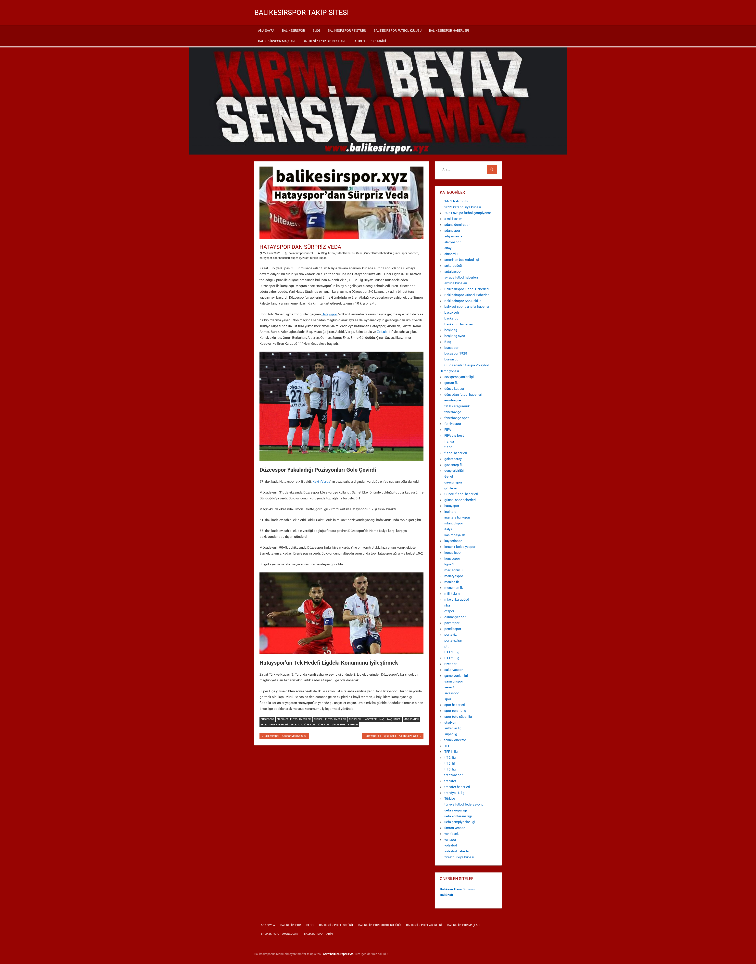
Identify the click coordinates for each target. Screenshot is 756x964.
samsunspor (453, 681)
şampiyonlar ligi (456, 676)
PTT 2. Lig (451, 658)
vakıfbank (451, 834)
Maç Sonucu (411, 719)
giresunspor (453, 482)
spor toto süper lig (303, 724)
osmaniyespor (455, 617)
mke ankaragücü (456, 599)
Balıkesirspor (293, 30)
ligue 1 (449, 564)
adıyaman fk (453, 236)
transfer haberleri (457, 787)
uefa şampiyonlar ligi (459, 822)
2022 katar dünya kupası (462, 207)
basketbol (451, 318)
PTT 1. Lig (451, 652)
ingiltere (450, 512)
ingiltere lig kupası (457, 517)
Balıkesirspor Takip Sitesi (301, 12)
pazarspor (452, 623)
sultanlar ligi (453, 728)
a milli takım (453, 219)
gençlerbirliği (454, 470)
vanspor (450, 840)
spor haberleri (281, 257)
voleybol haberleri (457, 851)
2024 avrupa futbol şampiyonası (468, 213)
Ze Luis (382, 332)
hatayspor (265, 257)
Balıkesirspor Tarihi (369, 41)
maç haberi (394, 719)
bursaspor (452, 359)
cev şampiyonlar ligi (459, 377)
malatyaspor (453, 576)
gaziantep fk (453, 465)
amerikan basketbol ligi (461, 260)
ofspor (449, 611)
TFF (447, 746)
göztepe (450, 488)
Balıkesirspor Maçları (276, 41)
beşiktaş (450, 330)
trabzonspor (453, 775)
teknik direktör (455, 740)
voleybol (450, 845)
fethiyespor (452, 424)
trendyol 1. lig (454, 793)
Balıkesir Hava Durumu (457, 889)
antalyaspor (453, 271)
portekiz (450, 634)
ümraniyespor (454, 828)
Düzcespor (267, 719)
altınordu (451, 254)
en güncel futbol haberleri (294, 719)
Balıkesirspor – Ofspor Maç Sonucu (285, 736)
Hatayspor (329, 314)
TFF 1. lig (451, 752)
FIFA (447, 430)
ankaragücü (453, 266)
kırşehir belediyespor (459, 547)
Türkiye (449, 798)
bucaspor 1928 (455, 353)
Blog (316, 30)
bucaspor (451, 348)
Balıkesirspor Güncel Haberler (466, 295)
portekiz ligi (453, 640)
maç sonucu (453, 570)
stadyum (450, 722)
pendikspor (452, 629)
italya (448, 529)
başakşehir (452, 312)
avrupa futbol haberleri (461, 277)
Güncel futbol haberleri (378, 253)
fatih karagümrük (457, 406)
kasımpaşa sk (454, 535)
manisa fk (451, 582)
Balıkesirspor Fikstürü (347, 30)
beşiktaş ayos (454, 336)
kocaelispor (453, 553)
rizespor (450, 664)
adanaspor (452, 230)
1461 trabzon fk (456, 201)
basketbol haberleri (458, 324)
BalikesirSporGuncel (300, 253)
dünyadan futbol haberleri (463, 394)
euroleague (452, 400)
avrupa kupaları (455, 283)
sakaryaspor (453, 670)
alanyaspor (452, 242)
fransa (449, 441)
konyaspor (452, 558)
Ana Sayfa (266, 30)
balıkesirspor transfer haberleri (467, 306)
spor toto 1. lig (455, 711)
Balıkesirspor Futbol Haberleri (466, 289)
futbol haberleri (345, 253)
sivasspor (451, 693)
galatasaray (453, 459)
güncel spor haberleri (405, 253)
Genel (359, 253)
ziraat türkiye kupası (314, 257)
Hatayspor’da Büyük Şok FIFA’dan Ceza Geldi (391, 736)
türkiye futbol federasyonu (463, 804)
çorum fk (451, 383)
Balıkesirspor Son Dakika (462, 301)
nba (447, 605)
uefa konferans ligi (458, 816)
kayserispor (453, 541)
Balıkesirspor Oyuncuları (324, 41)
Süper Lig (323, 724)
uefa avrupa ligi (455, 810)
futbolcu (355, 719)
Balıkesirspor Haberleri (449, 30)
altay (447, 248)
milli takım (452, 593)
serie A (449, 687)
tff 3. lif (449, 763)
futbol (331, 253)
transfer (450, 781)
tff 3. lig (450, 769)
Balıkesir (446, 895)
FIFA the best (454, 435)
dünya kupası (454, 389)
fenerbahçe (452, 412)
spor (264, 724)
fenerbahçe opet (456, 418)
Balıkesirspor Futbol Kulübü (398, 30)
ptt (446, 646)
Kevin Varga (321, 481)
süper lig (296, 257)
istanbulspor (453, 523)
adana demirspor (457, 225)
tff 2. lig (450, 757)
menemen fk (453, 588)
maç (381, 719)
